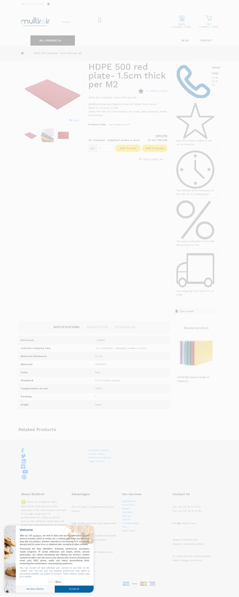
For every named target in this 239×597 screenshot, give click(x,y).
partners (37, 535)
